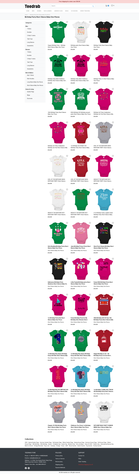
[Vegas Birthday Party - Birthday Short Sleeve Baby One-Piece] (58, 32)
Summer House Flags (91, 442)
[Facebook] (26, 468)
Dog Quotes (89, 446)
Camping (52, 446)
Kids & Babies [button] (48, 11)
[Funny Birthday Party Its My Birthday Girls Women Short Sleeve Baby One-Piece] (81, 305)
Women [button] (39, 11)
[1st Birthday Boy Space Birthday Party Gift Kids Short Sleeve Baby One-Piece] (58, 340)
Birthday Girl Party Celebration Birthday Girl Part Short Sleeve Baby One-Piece (104, 114)
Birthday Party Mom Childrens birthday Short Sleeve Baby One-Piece (57, 80)
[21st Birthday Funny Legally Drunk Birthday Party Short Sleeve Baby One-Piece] (104, 199)
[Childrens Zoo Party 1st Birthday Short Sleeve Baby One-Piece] (81, 412)
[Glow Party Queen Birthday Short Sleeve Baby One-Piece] (104, 233)
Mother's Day (71, 444)
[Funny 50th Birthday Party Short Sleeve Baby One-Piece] (104, 269)
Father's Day (96, 444)
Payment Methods (60, 467)
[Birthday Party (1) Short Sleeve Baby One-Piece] (104, 65)
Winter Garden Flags (68, 442)
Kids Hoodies (30, 78)
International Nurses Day (107, 444)
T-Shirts (29, 29)
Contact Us (81, 455)
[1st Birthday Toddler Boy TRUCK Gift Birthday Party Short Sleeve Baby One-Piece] (104, 376)
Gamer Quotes (81, 446)
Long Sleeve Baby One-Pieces (35, 82)
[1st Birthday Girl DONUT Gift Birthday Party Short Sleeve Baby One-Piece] (81, 132)
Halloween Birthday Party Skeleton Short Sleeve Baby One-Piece (58, 284)
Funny (62, 446)
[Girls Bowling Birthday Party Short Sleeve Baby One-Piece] (58, 233)
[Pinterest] (29, 468)
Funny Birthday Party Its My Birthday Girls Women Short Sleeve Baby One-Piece (79, 319)
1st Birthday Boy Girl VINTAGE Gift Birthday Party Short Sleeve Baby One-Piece (58, 391)
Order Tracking (85, 11)
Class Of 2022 (88, 444)
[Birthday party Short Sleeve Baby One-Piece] (81, 32)
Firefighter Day (56, 444)
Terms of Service (60, 458)
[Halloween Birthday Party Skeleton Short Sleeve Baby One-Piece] (58, 269)
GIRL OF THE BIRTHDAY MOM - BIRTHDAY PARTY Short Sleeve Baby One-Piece (102, 147)
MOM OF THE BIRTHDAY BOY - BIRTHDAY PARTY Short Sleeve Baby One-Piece (102, 181)
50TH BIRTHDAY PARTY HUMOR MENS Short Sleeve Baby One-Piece (103, 427)
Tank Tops (30, 39)
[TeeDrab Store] (32, 6)
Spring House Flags (79, 442)
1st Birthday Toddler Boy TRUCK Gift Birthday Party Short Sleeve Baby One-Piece (103, 391)
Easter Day (64, 444)
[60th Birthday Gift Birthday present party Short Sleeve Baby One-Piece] (81, 99)
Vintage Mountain (38, 446)
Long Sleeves (30, 42)
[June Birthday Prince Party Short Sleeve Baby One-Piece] (81, 233)
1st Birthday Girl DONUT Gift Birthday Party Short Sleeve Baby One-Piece (80, 147)
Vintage (58, 446)
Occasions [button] (74, 11)
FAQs (79, 458)
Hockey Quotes (97, 446)
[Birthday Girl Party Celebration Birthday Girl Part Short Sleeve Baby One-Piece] (104, 99)
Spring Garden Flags (33, 442)
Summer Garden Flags (46, 442)
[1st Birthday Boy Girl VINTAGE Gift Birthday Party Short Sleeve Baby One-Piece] (58, 376)
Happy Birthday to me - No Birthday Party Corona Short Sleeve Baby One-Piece (102, 355)
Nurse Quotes (72, 446)
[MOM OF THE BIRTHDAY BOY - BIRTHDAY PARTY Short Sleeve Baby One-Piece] (104, 166)
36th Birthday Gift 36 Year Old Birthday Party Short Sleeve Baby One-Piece (104, 319)
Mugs (66, 11)
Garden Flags (30, 91)
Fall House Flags (102, 442)
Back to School (29, 446)
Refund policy (59, 461)
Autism (50, 444)
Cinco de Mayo (80, 444)
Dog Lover (46, 446)
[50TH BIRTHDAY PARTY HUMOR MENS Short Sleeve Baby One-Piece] (104, 412)
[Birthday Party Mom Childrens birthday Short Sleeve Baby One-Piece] (58, 65)
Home (27, 11)
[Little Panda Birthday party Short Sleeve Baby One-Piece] (81, 269)
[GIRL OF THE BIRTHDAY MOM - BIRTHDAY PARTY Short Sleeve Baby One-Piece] (104, 132)
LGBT (66, 446)
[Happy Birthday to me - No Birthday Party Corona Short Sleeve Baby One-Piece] (104, 340)
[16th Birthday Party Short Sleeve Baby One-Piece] (58, 99)
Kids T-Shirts (30, 75)
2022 (26, 442)
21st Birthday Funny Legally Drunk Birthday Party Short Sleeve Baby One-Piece (103, 214)
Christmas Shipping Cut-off (85, 464)
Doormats (29, 98)
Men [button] (33, 11)
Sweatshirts (30, 45)
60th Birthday (43, 444)
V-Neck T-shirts (31, 35)
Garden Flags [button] (58, 11)
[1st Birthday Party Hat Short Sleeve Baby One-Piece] (58, 305)
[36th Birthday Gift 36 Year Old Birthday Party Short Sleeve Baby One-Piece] (104, 305)
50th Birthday (35, 444)
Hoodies (29, 32)
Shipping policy (59, 464)
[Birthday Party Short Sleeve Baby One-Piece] (104, 32)
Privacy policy (59, 455)
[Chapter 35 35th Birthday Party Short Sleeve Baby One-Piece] (58, 412)
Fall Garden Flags (57, 442)
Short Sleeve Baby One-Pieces (35, 85)
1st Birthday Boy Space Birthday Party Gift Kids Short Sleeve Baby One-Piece (58, 355)
